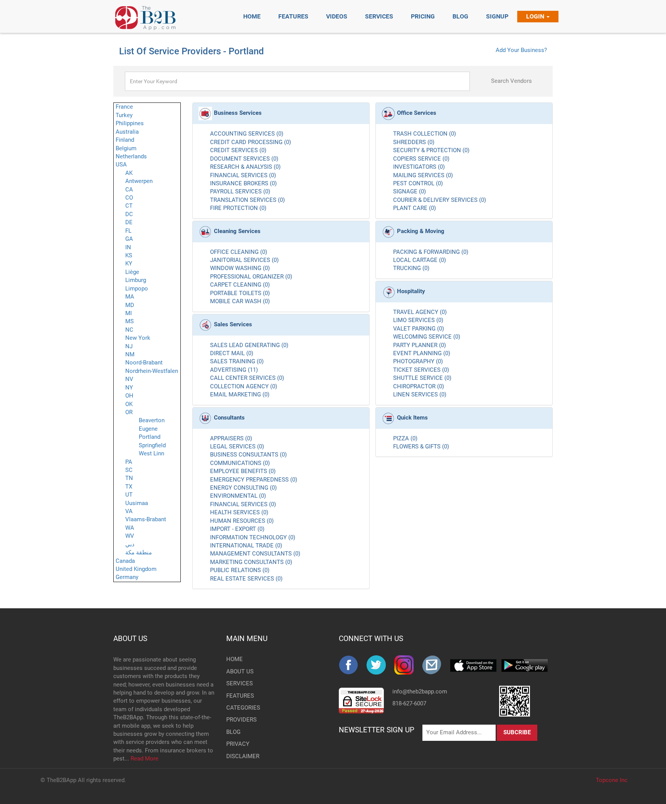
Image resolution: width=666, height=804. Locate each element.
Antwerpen (139, 181)
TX (128, 486)
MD (129, 305)
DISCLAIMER (239, 756)
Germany (127, 577)
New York (137, 337)
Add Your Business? (521, 50)
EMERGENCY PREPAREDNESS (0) (253, 479)
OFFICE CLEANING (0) (238, 251)
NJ (129, 346)
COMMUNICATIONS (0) (240, 463)
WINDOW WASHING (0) (240, 268)
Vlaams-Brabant (145, 519)
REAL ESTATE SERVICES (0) (246, 578)
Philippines (130, 123)
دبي (130, 544)
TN (129, 478)
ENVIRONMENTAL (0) (238, 495)
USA (121, 164)
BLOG (233, 731)
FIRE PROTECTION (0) (238, 208)
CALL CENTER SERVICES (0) (247, 377)
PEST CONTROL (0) (418, 183)
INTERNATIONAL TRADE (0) (246, 545)
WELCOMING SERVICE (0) (426, 336)
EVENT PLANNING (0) (421, 353)
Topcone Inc (611, 780)
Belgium (126, 148)
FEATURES (239, 695)
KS (128, 255)
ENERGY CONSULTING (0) (243, 487)
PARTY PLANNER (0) (419, 345)
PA (128, 461)
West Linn (151, 453)
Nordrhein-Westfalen (151, 371)
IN (128, 247)
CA (129, 189)
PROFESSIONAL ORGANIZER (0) (251, 276)
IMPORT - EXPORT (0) (237, 528)
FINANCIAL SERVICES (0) (243, 175)
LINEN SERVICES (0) (419, 394)
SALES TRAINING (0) (237, 361)
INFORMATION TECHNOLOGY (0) (252, 537)
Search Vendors (511, 80)
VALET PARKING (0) (418, 328)
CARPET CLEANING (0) (240, 284)
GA (129, 238)
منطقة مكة (138, 552)
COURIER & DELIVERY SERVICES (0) (439, 199)
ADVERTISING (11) (234, 369)
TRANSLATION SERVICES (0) (247, 199)
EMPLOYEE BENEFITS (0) (243, 471)
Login (536, 16)
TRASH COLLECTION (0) (424, 133)
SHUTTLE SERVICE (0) (422, 377)
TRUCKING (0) (411, 268)
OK (129, 404)
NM (130, 354)
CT (129, 205)
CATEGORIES (239, 707)
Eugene (148, 428)
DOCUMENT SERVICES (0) (244, 158)
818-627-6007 (409, 703)
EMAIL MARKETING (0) (239, 394)
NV (129, 379)
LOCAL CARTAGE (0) (419, 260)
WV (129, 535)
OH (129, 395)
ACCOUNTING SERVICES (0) (246, 133)
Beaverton (152, 420)
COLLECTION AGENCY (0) (243, 386)
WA (129, 527)
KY (128, 263)
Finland (125, 139)
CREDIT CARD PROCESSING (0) (250, 142)
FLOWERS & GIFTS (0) (421, 446)
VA (129, 511)
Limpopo (136, 288)
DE (129, 222)
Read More (144, 758)
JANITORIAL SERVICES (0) (244, 260)
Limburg (135, 280)
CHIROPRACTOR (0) (418, 386)
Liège (132, 272)
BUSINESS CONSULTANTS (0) (248, 454)
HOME (234, 659)
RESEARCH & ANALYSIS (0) (245, 166)
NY (129, 387)
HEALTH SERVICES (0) (239, 512)
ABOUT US (130, 638)
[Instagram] (408, 664)
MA (129, 296)
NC (129, 329)
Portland (149, 436)
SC (129, 470)
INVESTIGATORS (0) (419, 166)
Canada (125, 560)
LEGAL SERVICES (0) (237, 446)
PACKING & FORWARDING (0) (430, 251)
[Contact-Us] (436, 664)
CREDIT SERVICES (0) (238, 150)
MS (129, 321)
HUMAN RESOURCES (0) (242, 520)
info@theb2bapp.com (419, 691)
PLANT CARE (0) (414, 208)
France (124, 106)
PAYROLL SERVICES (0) (240, 191)
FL (128, 230)
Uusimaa (136, 503)
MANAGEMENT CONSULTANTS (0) (255, 553)
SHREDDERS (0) (413, 142)
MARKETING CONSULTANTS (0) (251, 562)
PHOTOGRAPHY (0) (418, 361)
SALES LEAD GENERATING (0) (249, 345)
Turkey (124, 115)
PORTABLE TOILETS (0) (240, 293)
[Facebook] (353, 664)
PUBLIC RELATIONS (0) (239, 570)
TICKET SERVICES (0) (421, 369)
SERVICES (239, 683)
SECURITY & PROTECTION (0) (431, 150)
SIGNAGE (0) (409, 191)
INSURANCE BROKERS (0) (243, 183)
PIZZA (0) (405, 438)
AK (129, 173)
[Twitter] (380, 664)
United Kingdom (136, 569)
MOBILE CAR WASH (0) (240, 301)
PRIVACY (237, 743)
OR (129, 412)
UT (129, 494)
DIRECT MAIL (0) (231, 353)
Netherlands (131, 156)
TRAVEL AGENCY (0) (420, 312)
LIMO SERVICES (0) (418, 320)
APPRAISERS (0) (231, 438)
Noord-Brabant (144, 362)
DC (129, 214)
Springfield (152, 445)
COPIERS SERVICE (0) (421, 158)
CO (129, 197)
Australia (127, 131)
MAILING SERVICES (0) (423, 175)
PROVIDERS (239, 719)
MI (128, 313)
